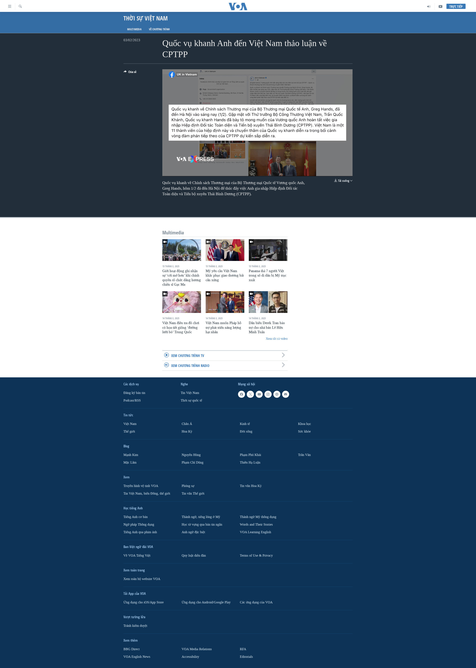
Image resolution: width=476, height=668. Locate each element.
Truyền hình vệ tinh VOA (140, 486)
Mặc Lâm (129, 462)
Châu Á (187, 424)
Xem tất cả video (276, 339)
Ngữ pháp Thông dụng (138, 524)
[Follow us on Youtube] (259, 394)
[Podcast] (276, 394)
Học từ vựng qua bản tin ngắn (202, 524)
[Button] (130, 73)
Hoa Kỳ (187, 431)
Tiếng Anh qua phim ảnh (140, 532)
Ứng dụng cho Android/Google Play (206, 602)
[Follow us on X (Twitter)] (250, 394)
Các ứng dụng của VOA (256, 602)
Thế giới (129, 431)
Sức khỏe (304, 431)
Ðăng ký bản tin (134, 393)
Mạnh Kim (130, 455)
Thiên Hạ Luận (250, 462)
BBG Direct (131, 649)
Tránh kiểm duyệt (135, 625)
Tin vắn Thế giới (193, 493)
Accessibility (190, 656)
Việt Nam (129, 424)
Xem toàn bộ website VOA (141, 579)
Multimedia (134, 29)
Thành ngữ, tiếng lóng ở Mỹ (201, 517)
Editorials (246, 656)
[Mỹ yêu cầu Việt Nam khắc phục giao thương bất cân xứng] (225, 250)
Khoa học (304, 424)
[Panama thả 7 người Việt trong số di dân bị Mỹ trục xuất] (268, 250)
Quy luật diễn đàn (194, 555)
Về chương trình (159, 29)
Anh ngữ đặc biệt (193, 532)
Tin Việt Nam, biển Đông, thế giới (146, 493)
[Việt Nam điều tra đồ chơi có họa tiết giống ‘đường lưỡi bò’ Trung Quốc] (181, 302)
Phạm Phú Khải (250, 455)
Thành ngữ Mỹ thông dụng (258, 517)
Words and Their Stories (256, 524)
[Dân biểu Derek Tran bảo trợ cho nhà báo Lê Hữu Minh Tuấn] (268, 302)
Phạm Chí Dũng (192, 462)
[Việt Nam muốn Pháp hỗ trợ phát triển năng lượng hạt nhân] (225, 302)
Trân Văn (304, 455)
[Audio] (429, 6)
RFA (243, 649)
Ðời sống (246, 431)
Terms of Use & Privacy (256, 555)
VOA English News (136, 656)
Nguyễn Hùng (191, 455)
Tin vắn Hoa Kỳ (251, 486)
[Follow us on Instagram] (267, 394)
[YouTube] (440, 6)
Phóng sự (188, 486)
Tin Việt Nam (190, 393)
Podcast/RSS (132, 400)
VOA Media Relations (197, 649)
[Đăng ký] (285, 394)
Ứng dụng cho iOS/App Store (143, 602)
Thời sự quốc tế (191, 400)
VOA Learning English (255, 532)
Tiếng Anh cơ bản (135, 517)
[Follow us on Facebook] (241, 394)
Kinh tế (245, 424)
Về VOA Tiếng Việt (136, 555)
